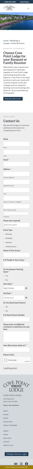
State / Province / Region (12, 202)
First (5, 147)
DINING (5, 418)
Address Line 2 (8, 185)
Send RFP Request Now (10, 368)
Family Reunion (11, 247)
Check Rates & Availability (16, 467)
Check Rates (24, 2)
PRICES (5, 434)
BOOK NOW (7, 438)
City (4, 194)
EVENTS (5, 431)
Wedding (9, 238)
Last (5, 156)
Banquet (9, 242)
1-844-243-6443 (10, 2)
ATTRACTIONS (7, 422)
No (7, 280)
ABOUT (5, 411)
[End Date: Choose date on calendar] (26, 298)
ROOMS (5, 414)
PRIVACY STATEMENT (10, 425)
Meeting (9, 234)
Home (5, 40)
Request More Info (13, 99)
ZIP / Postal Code (9, 210)
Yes (7, 276)
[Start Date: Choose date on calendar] (26, 288)
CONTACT (6, 442)
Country (6, 217)
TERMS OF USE (8, 445)
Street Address (8, 177)
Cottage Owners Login (16, 454)
